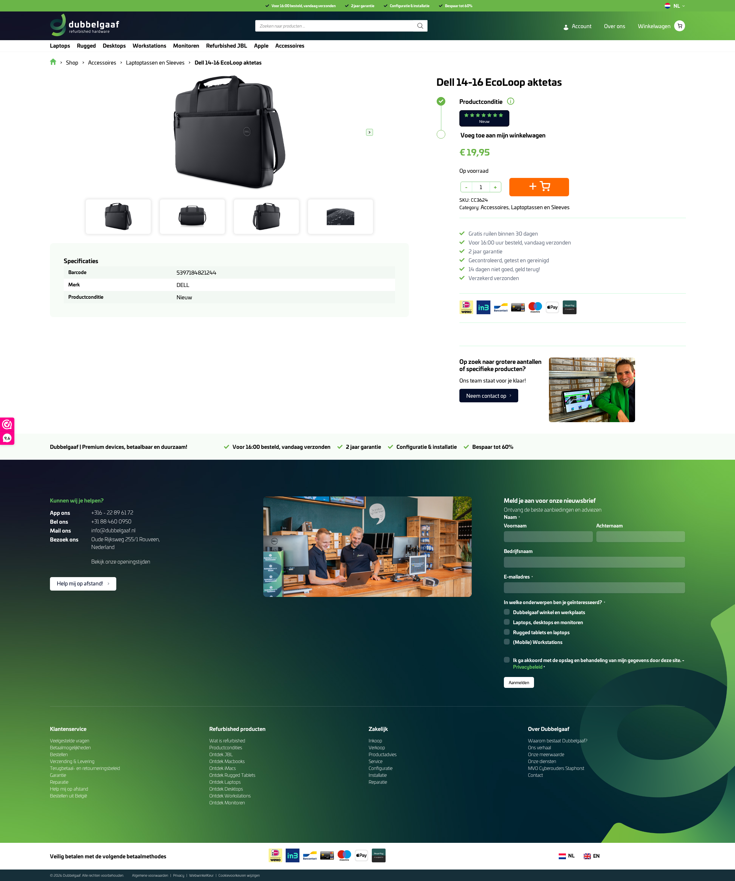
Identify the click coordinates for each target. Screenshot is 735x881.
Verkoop (377, 747)
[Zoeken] (420, 26)
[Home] (84, 25)
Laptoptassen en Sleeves (540, 207)
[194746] (539, 187)
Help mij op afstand (69, 789)
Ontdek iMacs (222, 768)
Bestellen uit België (68, 796)
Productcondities (225, 747)
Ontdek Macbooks (227, 761)
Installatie (378, 775)
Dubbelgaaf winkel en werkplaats (549, 612)
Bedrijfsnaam (518, 551)
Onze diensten (542, 761)
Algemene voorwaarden (150, 875)
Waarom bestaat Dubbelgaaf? (557, 741)
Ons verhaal (539, 747)
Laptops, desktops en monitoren (548, 622)
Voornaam (515, 525)
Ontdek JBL (221, 754)
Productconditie (480, 101)
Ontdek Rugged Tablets (232, 775)
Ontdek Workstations (230, 796)
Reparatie (59, 782)
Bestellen (59, 754)
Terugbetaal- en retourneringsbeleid (85, 768)
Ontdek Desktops (226, 789)
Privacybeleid (528, 666)
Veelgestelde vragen (69, 741)
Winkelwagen (654, 26)
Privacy (179, 875)
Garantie (58, 775)
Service (375, 761)
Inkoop (375, 741)
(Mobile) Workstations (537, 642)
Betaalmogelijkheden (70, 747)
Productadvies (382, 754)
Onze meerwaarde (546, 754)
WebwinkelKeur (201, 875)
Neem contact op (486, 395)
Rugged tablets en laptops (541, 632)
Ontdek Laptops (225, 782)
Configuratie (380, 768)
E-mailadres (518, 576)
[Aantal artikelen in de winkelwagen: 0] (679, 25)
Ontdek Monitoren (227, 803)
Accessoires (495, 207)
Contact (535, 775)
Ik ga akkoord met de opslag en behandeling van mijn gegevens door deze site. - (598, 663)
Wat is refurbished (227, 741)
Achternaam (609, 525)
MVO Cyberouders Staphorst (556, 768)
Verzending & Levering (72, 761)
